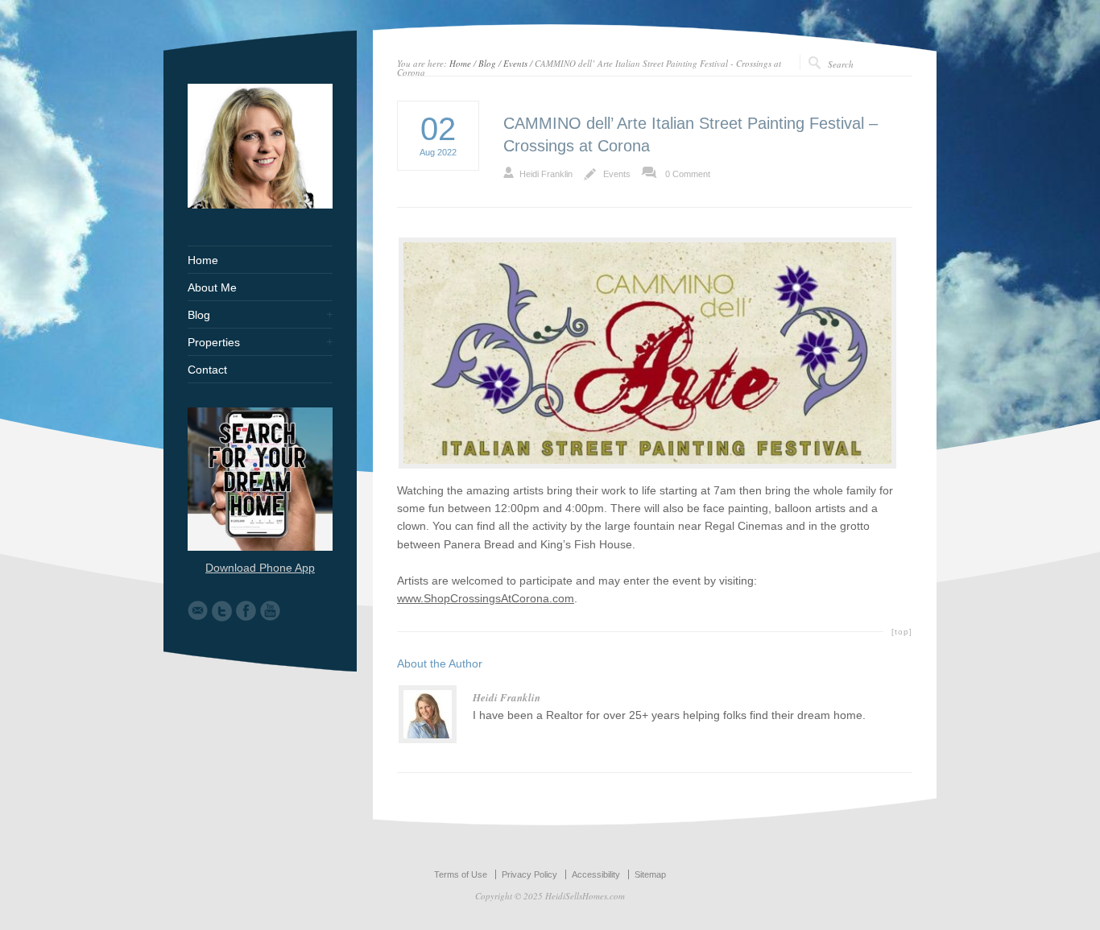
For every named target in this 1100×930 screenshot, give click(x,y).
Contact (207, 369)
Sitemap (650, 874)
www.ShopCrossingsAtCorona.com (485, 598)
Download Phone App (260, 567)
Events (515, 63)
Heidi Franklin (546, 174)
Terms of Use (460, 874)
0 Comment (687, 174)
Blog (487, 63)
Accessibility (596, 874)
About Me (212, 287)
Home (460, 63)
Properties (214, 342)
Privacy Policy (529, 874)
